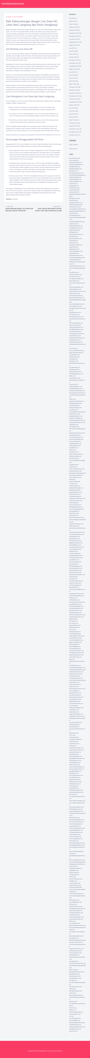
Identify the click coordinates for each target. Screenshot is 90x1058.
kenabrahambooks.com (76, 555)
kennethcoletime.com (75, 610)
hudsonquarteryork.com (76, 919)
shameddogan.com (74, 762)
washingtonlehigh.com (75, 868)
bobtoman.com (73, 243)
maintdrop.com (73, 240)
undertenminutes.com (75, 181)
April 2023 (72, 117)
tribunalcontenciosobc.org (76, 532)
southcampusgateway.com (77, 257)
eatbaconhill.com (74, 192)
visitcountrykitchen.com (76, 640)
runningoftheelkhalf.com (76, 807)
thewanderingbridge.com (76, 606)
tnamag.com (73, 746)
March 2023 (72, 120)
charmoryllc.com (74, 513)
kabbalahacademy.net (75, 403)
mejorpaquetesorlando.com (77, 393)
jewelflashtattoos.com (76, 228)
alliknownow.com (74, 526)
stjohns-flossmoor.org (75, 674)
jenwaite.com (73, 980)
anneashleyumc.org (74, 826)
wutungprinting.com (75, 648)
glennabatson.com (74, 538)
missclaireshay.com (74, 158)
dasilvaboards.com (74, 536)
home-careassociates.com (77, 469)
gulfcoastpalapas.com (75, 756)
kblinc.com (72, 376)
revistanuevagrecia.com (76, 581)
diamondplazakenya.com (76, 936)
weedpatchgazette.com (76, 374)
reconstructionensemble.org (77, 680)
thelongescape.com (75, 631)
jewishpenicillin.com (75, 435)
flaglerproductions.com (76, 543)
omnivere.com (73, 183)
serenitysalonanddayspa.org (77, 175)
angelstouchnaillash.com (76, 401)
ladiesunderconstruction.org (77, 291)
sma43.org (72, 853)
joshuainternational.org (76, 790)
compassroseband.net (75, 739)
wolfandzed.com (74, 874)
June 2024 (72, 75)
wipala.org (72, 479)
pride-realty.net (73, 970)
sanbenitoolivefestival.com (77, 498)
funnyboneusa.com (74, 676)
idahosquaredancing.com (76, 352)
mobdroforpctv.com (75, 494)
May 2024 (72, 78)
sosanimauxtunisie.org (75, 245)
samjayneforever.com (75, 951)
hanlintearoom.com (75, 976)
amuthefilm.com (74, 560)
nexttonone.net (73, 786)
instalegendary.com (75, 215)
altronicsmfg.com (74, 190)
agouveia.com (73, 1001)
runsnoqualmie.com (75, 834)
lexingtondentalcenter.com (77, 422)
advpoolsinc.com (74, 712)
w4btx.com (72, 399)
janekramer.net (73, 619)
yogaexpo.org (73, 467)
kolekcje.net (72, 450)
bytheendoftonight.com (76, 488)
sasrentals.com (73, 410)
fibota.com (72, 921)
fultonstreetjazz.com (75, 274)
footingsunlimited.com (76, 832)
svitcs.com (72, 735)
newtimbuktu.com (74, 188)
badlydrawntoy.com (75, 779)
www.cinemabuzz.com (75, 879)
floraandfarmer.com (75, 312)
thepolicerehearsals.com (76, 524)
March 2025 (72, 54)
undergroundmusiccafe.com (77, 1027)
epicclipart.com (73, 236)
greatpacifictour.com (75, 693)
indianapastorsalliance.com (77, 716)
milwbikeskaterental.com (76, 653)
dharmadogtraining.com (76, 1012)
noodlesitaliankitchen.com (77, 221)
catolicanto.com (74, 452)
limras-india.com (74, 160)
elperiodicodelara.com (75, 162)
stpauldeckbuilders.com (76, 830)
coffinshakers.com (74, 600)
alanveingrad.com (74, 644)
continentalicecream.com (76, 547)
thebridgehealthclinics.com (77, 758)
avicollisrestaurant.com (76, 703)
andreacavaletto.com (75, 471)
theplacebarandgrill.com (76, 708)
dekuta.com (72, 877)
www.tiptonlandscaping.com (77, 862)
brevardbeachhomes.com (76, 317)
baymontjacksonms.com (76, 655)
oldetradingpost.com (75, 289)
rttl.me (71, 1016)
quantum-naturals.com (76, 942)
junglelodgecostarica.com (76, 636)
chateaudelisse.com (75, 259)
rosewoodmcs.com (74, 883)
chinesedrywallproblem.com (77, 669)
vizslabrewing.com (74, 367)
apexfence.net (73, 1031)
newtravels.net (73, 200)
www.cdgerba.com (74, 923)
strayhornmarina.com (75, 541)
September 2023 (74, 102)
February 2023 (73, 123)
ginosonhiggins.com (75, 646)
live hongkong (33, 38)
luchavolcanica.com (75, 684)
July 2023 (72, 108)
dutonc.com (72, 629)
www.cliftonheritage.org (76, 851)
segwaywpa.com (74, 754)
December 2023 (74, 93)
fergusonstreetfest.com (76, 948)
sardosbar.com (73, 359)
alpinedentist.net (74, 249)
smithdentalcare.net (75, 1025)
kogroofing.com (73, 247)
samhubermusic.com (75, 1029)
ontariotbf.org (73, 213)
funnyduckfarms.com (75, 978)
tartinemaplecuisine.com (76, 617)
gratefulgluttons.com (75, 492)
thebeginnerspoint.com (76, 507)
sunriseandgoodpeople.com (77, 667)
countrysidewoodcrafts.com (77, 209)
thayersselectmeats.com (76, 750)
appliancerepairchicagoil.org (77, 211)
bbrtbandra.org (73, 232)
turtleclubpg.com (74, 691)
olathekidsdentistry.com (76, 388)
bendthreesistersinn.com (76, 672)
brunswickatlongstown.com (77, 615)
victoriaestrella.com (75, 695)
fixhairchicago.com (74, 724)
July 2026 (72, 18)
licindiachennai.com (74, 166)
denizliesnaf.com (74, 727)
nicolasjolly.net (73, 564)
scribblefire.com (73, 464)
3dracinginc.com (73, 515)
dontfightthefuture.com (76, 329)
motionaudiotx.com (75, 1014)
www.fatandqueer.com (76, 824)
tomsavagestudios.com (76, 437)
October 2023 (73, 99)
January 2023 (73, 126)
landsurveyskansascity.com (77, 828)
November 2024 (74, 63)
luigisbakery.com (74, 870)
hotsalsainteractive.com (76, 173)
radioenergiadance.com (76, 251)
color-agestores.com (75, 477)
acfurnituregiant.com (75, 179)
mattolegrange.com (75, 634)
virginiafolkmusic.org (75, 443)
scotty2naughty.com (75, 585)
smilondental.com (74, 405)
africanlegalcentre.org (75, 568)
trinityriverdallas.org (75, 456)
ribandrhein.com (73, 448)
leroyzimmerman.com (75, 986)
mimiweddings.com (74, 1020)
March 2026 (72, 24)
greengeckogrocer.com (75, 416)
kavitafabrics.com (74, 682)
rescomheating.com (75, 1018)
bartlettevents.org (74, 276)
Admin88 (20, 17)
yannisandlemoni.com (75, 371)
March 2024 (72, 84)
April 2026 (72, 21)
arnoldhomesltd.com (75, 331)
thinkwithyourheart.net (76, 342)
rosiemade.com (73, 384)
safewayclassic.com (75, 207)
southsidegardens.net (75, 902)
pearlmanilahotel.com (75, 238)
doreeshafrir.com (74, 587)
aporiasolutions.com (75, 752)
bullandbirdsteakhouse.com (77, 845)
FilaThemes (59, 1051)
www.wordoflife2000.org (76, 350)
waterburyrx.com (74, 710)
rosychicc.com (73, 483)
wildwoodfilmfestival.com (77, 266)
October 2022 (73, 135)
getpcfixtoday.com (74, 230)
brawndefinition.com (75, 545)
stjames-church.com (75, 583)
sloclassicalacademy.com (76, 534)
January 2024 (73, 90)
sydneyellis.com (73, 424)
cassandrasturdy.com (75, 496)
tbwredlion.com (73, 938)
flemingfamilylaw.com (75, 991)
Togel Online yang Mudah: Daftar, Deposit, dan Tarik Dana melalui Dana (48, 209)
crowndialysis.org (74, 426)
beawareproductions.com (76, 593)
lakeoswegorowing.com (76, 995)
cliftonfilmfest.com (75, 336)
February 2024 (73, 87)
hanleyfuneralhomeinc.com (77, 390)
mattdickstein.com (74, 777)
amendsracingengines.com (76, 820)
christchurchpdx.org (75, 553)
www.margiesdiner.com (76, 839)
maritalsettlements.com (76, 650)
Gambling (15, 199)
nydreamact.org (73, 224)
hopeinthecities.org (74, 490)
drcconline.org (73, 705)
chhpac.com (72, 1010)
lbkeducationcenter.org (76, 454)
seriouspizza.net (74, 737)
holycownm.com (74, 686)
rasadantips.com (74, 186)
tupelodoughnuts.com (75, 386)
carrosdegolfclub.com (75, 306)
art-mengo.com (73, 623)
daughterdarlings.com (75, 169)
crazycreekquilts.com (75, 549)
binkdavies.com (73, 551)
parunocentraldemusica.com (77, 925)
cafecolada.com (74, 503)
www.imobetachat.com (76, 775)
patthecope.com (74, 733)
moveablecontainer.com (76, 278)
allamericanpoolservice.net (77, 433)
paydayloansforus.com (75, 202)
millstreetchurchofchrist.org (77, 963)
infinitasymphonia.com (75, 566)
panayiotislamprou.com (76, 255)
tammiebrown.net (74, 627)
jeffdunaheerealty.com (76, 809)
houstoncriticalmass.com (76, 517)
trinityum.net (73, 904)
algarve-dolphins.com (75, 642)
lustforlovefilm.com (75, 562)
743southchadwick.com (76, 323)
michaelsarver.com (74, 414)
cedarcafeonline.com (75, 177)
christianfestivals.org (75, 638)
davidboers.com (73, 773)
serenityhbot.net (74, 788)
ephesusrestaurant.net (75, 910)
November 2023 (74, 96)
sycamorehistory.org (75, 885)
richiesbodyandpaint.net (76, 164)
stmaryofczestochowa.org (77, 602)
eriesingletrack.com (75, 378)
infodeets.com (73, 171)
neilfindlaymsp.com (75, 701)
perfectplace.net (74, 458)
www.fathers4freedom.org (77, 800)
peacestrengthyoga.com (76, 811)
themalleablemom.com (76, 608)
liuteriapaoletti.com (75, 665)
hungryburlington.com (75, 612)
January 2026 (73, 30)
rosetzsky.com (73, 576)
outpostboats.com (74, 486)
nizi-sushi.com (73, 621)
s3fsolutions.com (74, 314)
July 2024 (72, 72)
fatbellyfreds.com (74, 915)
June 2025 (72, 51)
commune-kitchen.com (76, 557)
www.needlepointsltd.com (77, 843)
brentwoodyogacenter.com (77, 860)
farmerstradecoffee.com (76, 769)
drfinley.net (72, 989)
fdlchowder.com (74, 841)
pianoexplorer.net (74, 900)
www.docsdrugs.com (75, 836)
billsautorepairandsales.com (77, 940)
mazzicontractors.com (75, 906)
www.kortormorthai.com (76, 822)
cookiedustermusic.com (76, 678)
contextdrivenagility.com (76, 595)
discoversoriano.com (75, 505)
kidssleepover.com (74, 198)
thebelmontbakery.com (76, 205)
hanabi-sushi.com (74, 872)
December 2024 (74, 60)
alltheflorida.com (74, 955)
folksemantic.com (74, 357)
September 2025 (74, 42)
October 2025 (73, 39)
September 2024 (74, 66)
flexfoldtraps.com (74, 817)
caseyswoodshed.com (75, 722)
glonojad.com (73, 579)
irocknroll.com (73, 348)
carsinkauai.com (73, 961)
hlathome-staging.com (76, 418)
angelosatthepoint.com (76, 714)
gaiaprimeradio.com (75, 625)
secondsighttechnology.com (77, 412)
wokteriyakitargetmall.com (77, 420)
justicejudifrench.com (75, 604)
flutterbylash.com (74, 974)
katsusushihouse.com (75, 570)
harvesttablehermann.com (77, 304)
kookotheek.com (74, 253)
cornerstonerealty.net (75, 887)
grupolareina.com (74, 281)
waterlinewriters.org (75, 760)
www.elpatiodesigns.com (76, 917)
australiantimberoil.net (76, 295)
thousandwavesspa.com (76, 697)
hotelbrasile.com (74, 272)
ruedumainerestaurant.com (77, 574)
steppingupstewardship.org (77, 864)
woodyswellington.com (76, 912)
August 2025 (73, 45)
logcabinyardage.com (75, 771)
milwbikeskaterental (12, 3)
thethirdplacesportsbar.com (77, 908)
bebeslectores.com (74, 293)
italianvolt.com (73, 361)
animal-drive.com (74, 743)
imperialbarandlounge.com (77, 338)
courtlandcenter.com (75, 699)
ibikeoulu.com (73, 598)
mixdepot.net (73, 881)
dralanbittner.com (74, 369)
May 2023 (72, 114)
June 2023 (72, 111)
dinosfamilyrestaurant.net (77, 298)
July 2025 (72, 48)
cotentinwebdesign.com (76, 287)
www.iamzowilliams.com (76, 893)
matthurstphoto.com (75, 953)
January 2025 (73, 57)
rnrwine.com (72, 993)
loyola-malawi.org (74, 481)
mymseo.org (72, 1008)
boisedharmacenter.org (76, 475)
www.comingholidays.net (76, 509)
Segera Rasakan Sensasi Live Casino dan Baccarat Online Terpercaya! (19, 209)
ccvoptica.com (73, 866)
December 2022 (74, 129)
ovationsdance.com (75, 445)
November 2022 (74, 132)
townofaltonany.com (75, 657)
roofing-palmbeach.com (76, 327)
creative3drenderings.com (76, 767)
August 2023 (73, 105)
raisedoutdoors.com (75, 340)
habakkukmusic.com (75, 784)
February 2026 (73, 27)
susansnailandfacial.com (76, 792)
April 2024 (72, 81)
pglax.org (72, 659)
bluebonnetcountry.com (76, 234)
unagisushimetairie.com (76, 226)
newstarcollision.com (75, 407)
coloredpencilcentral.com (76, 333)
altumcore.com (73, 741)
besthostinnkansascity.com (77, 1022)
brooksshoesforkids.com (76, 748)
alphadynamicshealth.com (76, 972)
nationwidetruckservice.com (77, 688)
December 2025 (74, 33)
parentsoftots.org (74, 765)
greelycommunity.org (75, 572)
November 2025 (74, 36)
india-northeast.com (75, 325)
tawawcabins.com (74, 355)
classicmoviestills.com (75, 500)
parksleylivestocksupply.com (77, 473)
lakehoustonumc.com (75, 781)
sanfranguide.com (74, 511)
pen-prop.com (73, 794)
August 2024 (73, 69)
